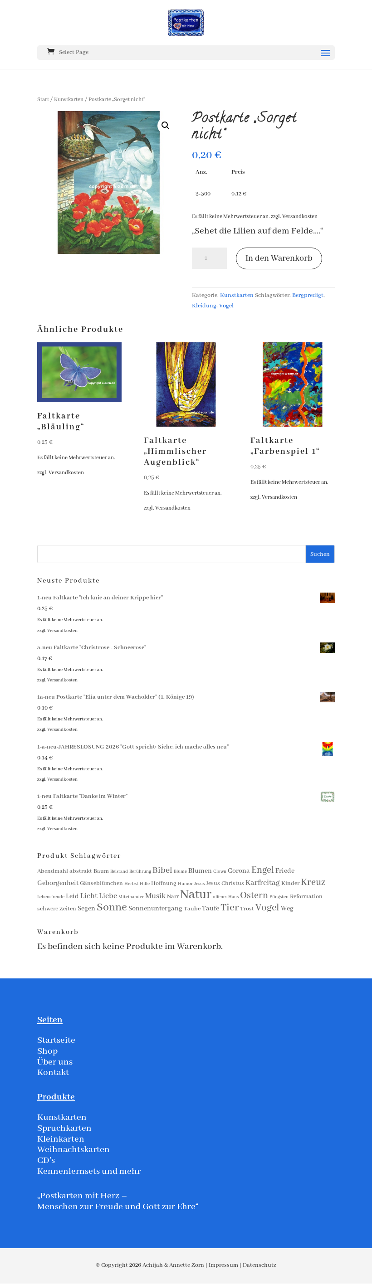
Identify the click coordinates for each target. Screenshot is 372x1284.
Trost (247, 909)
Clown (219, 872)
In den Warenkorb (279, 258)
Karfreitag (262, 883)
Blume (180, 872)
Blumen (200, 870)
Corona (239, 870)
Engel (262, 870)
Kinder (290, 883)
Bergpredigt (307, 295)
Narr (173, 896)
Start (43, 99)
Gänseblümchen (101, 883)
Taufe (210, 908)
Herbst (131, 884)
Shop (47, 1051)
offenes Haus (226, 897)
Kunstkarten (68, 99)
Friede (284, 870)
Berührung (140, 872)
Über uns (55, 1062)
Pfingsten (279, 897)
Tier (229, 907)
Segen (86, 908)
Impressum (223, 1265)
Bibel (162, 870)
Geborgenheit (57, 883)
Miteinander (131, 897)
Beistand (119, 872)
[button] (165, 125)
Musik (155, 896)
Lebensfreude (50, 897)
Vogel (226, 306)
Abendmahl (52, 871)
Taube (192, 909)
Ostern (254, 895)
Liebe (108, 896)
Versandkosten (300, 216)
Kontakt (53, 1072)
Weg (287, 908)
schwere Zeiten (56, 909)
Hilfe (145, 884)
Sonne (112, 907)
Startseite (56, 1040)
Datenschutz (259, 1265)
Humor (185, 884)
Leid (72, 896)
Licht (89, 896)
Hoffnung (163, 883)
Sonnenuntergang (155, 908)
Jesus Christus (225, 883)
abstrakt (80, 871)
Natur (195, 895)
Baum (101, 871)
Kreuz (313, 882)
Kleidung (204, 306)
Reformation (306, 896)
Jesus (199, 884)
